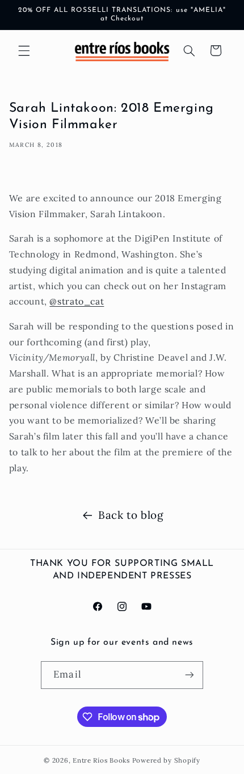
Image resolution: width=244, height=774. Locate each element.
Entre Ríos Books (101, 760)
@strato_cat (76, 301)
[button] (24, 50)
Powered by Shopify (166, 760)
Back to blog (130, 515)
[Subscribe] (189, 675)
